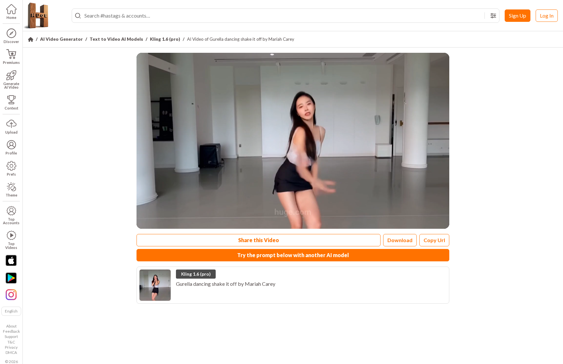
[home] (36, 16)
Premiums (11, 62)
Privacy (11, 347)
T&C (11, 342)
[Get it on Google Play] (11, 278)
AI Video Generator (61, 39)
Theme (11, 195)
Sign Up (517, 15)
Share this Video (258, 240)
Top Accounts (11, 221)
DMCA (11, 352)
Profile (11, 153)
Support (11, 336)
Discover (11, 41)
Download (399, 240)
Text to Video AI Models (116, 39)
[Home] (30, 39)
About (11, 326)
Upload (11, 132)
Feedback (11, 331)
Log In (547, 15)
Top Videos (11, 245)
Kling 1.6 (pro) (165, 39)
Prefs (11, 174)
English (11, 311)
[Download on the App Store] (11, 260)
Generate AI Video (11, 85)
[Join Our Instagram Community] (11, 294)
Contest (11, 108)
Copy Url (434, 240)
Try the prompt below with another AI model (293, 255)
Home (11, 17)
